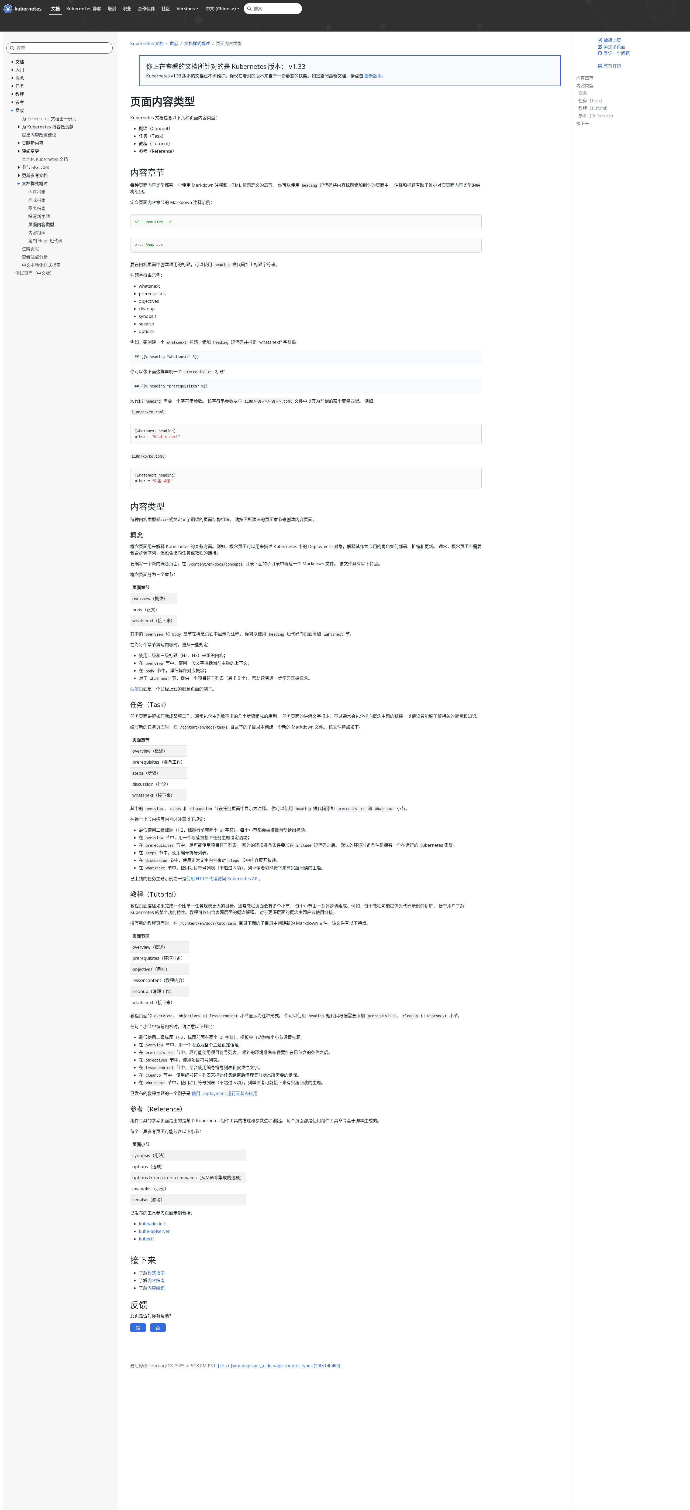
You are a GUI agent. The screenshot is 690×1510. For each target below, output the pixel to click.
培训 (112, 9)
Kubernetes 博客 (83, 9)
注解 (134, 689)
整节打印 (612, 66)
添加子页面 (614, 47)
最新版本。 (375, 76)
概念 (582, 93)
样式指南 (156, 1273)
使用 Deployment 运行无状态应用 (224, 1093)
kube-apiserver (154, 1231)
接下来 (582, 123)
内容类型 (585, 86)
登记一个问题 (616, 53)
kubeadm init (152, 1224)
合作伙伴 (146, 9)
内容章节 (585, 78)
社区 (165, 9)
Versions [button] (186, 9)
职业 (127, 9)
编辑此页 (612, 40)
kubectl (146, 1239)
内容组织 (156, 1288)
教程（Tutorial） (594, 108)
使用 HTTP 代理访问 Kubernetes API (222, 879)
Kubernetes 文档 (147, 43)
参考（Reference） (597, 116)
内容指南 (156, 1280)
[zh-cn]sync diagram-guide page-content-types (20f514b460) (279, 1366)
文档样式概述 (197, 43)
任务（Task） (591, 101)
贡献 (174, 43)
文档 (55, 9)
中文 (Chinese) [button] (221, 9)
